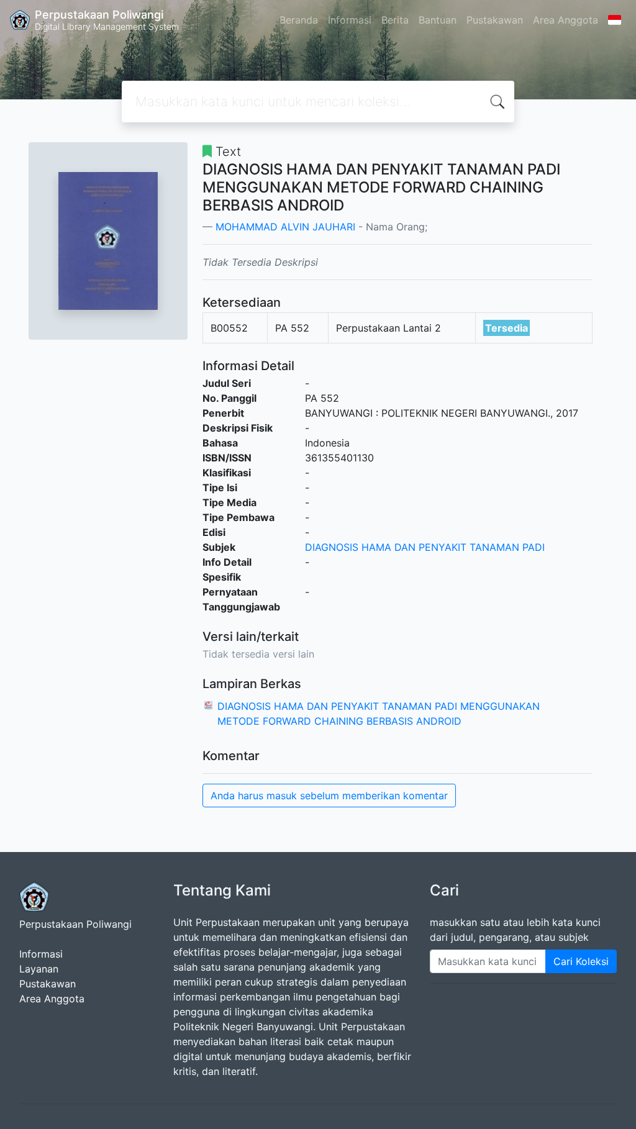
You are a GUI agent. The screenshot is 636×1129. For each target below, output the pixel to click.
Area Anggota (565, 20)
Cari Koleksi (581, 961)
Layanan (38, 969)
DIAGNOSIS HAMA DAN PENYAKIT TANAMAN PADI (425, 547)
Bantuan (438, 20)
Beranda (298, 20)
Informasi (349, 20)
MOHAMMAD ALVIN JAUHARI (285, 226)
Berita (395, 20)
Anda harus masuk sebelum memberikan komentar (329, 795)
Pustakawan (494, 20)
